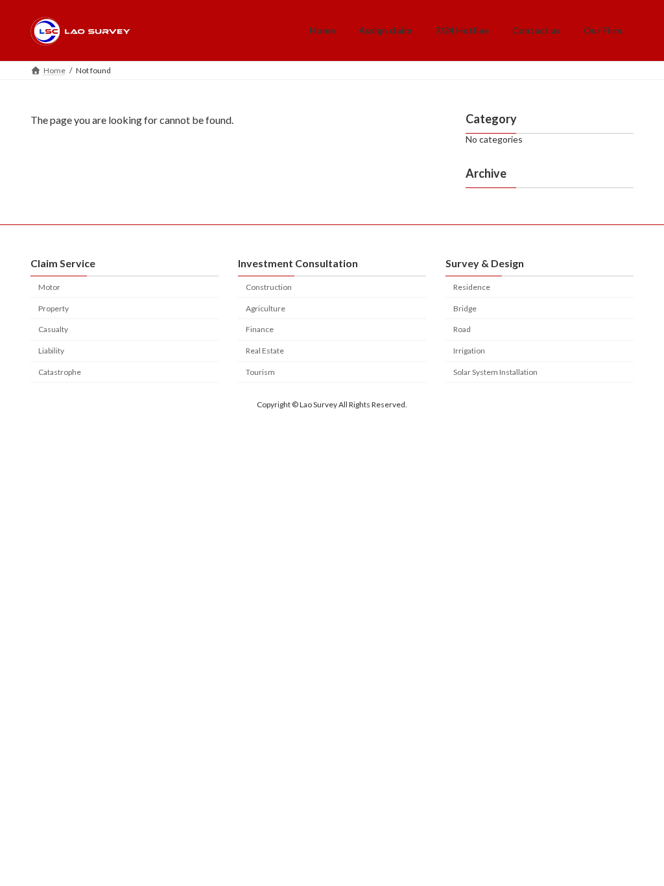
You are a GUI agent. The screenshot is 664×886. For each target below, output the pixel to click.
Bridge (465, 308)
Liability (51, 350)
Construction (269, 287)
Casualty (53, 329)
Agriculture (265, 308)
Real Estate (265, 350)
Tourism (260, 372)
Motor (49, 287)
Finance (260, 329)
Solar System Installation (495, 372)
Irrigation (469, 350)
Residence (471, 287)
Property (53, 308)
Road (462, 329)
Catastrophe (59, 372)
